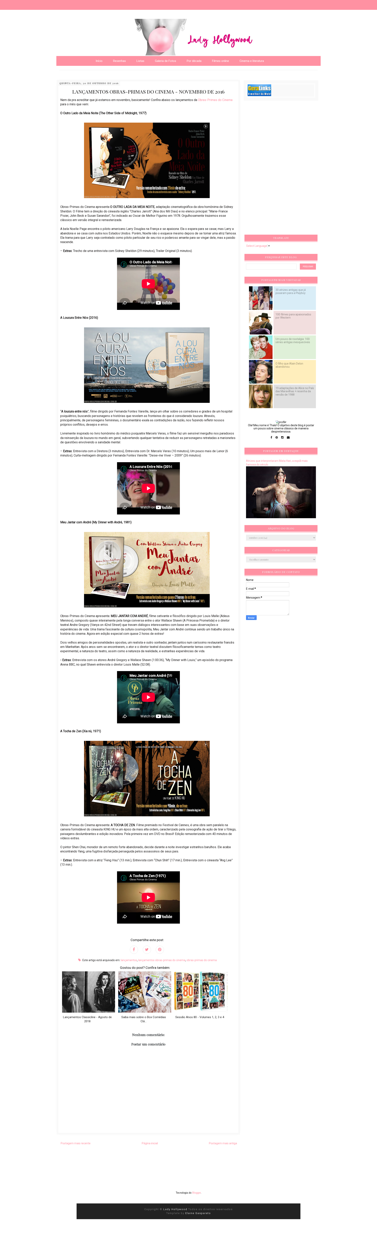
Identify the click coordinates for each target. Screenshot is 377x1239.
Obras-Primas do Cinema (215, 100)
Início (99, 61)
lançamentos (129, 960)
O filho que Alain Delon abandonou (289, 365)
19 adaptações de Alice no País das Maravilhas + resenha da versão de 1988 (294, 391)
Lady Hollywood (175, 1209)
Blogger (196, 1192)
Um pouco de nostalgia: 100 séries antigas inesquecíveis (292, 340)
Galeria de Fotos (165, 61)
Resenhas (119, 61)
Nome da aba (29, 4)
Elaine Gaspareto (198, 1213)
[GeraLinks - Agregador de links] (259, 95)
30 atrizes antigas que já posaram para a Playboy (290, 291)
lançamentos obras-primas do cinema (161, 960)
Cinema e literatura (252, 61)
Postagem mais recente (76, 1143)
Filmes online (220, 61)
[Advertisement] (275, 169)
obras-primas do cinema (202, 960)
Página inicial (150, 1143)
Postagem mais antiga (223, 1143)
